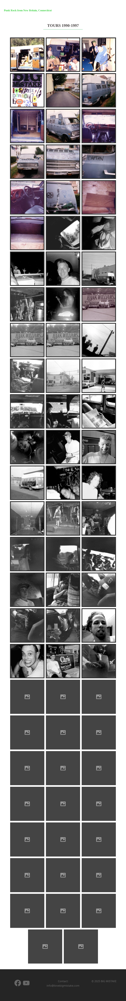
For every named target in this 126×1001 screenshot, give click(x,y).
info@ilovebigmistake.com (63, 985)
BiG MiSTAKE (17, 5)
